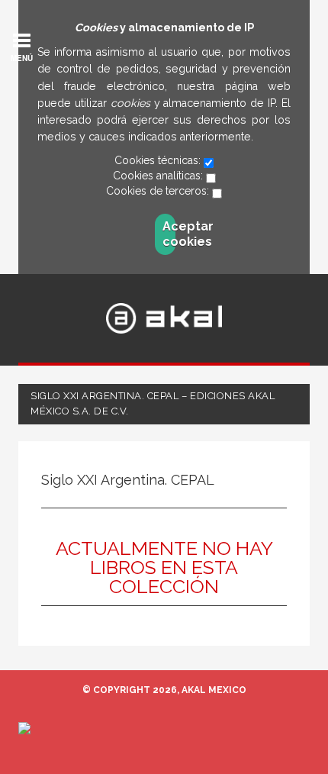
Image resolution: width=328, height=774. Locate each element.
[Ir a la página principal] (164, 319)
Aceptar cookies (168, 234)
